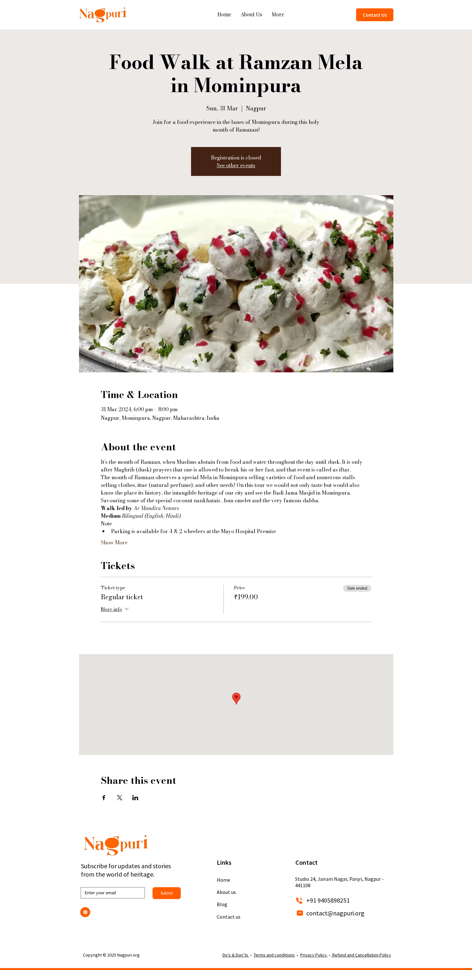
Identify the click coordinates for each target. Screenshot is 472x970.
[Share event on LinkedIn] (135, 797)
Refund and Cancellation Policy (361, 955)
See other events (236, 165)
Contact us (228, 917)
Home (223, 880)
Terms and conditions (274, 955)
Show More (114, 542)
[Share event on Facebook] (104, 797)
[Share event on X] (120, 797)
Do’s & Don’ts (236, 955)
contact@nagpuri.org (335, 913)
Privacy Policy (314, 955)
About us (226, 892)
